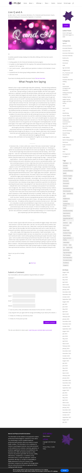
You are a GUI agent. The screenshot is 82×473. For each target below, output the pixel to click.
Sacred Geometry (67, 130)
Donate (66, 25)
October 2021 (66, 415)
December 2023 (67, 351)
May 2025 (65, 309)
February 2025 (66, 316)
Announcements (67, 46)
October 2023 (66, 356)
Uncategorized (66, 154)
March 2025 (66, 314)
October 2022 (66, 385)
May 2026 (65, 279)
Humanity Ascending (67, 210)
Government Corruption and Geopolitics (66, 88)
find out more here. (40, 78)
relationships (66, 242)
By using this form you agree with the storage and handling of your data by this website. (33, 312)
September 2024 (67, 329)
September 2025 (67, 299)
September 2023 (67, 358)
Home (25, 3)
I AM (64, 106)
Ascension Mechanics (26, 15)
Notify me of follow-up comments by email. (21, 315)
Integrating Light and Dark (67, 219)
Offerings (38, 3)
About (30, 3)
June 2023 (65, 365)
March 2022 (66, 402)
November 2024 (67, 324)
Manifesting (66, 113)
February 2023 (66, 375)
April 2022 (65, 400)
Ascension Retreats (68, 55)
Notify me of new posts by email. (18, 318)
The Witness (66, 262)
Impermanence (66, 213)
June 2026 (65, 277)
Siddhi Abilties (66, 137)
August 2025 (66, 302)
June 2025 (65, 306)
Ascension (65, 168)
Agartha (65, 43)
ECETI (64, 196)
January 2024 (66, 348)
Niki (11, 15)
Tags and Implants (67, 252)
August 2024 (66, 331)
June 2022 (65, 395)
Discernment (66, 183)
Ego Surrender (66, 68)
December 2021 (67, 410)
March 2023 (66, 373)
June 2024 (65, 336)
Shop (46, 3)
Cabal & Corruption (67, 176)
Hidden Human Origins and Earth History (67, 101)
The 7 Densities (66, 255)
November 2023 (67, 353)
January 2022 (66, 407)
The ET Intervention (67, 257)
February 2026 (66, 287)
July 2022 (65, 393)
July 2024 (65, 333)
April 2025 (65, 311)
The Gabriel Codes (67, 260)
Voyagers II (65, 156)
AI (70, 163)
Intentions (65, 222)
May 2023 (65, 368)
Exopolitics (65, 77)
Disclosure (65, 63)
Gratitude (65, 201)
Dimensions (66, 181)
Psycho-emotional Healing (67, 239)
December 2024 (67, 321)
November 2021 (67, 412)
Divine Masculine (67, 191)
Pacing (64, 228)
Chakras (65, 178)
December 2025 (67, 292)
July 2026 (65, 274)
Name (10, 296)
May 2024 (65, 338)
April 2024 (65, 341)
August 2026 (66, 272)
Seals (70, 245)
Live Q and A (66, 108)
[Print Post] (29, 263)
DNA (64, 65)
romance (65, 245)
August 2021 (66, 419)
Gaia (64, 84)
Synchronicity (66, 250)
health (64, 208)
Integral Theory (66, 216)
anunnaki (65, 165)
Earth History (70, 193)
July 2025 (65, 304)
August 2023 (66, 361)
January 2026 (66, 289)
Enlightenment (66, 70)
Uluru (64, 151)
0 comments (38, 17)
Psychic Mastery (66, 235)
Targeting (65, 149)
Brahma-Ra (65, 58)
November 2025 (67, 294)
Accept (64, 470)
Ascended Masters (67, 48)
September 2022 (67, 388)
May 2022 (65, 397)
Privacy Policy (46, 447)
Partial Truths (66, 230)
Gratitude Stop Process (66, 204)
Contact (59, 3)
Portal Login (67, 3)
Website (10, 306)
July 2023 (65, 363)
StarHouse (65, 142)
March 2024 (66, 343)
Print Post (33, 263)
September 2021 (67, 417)
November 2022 (67, 383)
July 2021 (65, 422)
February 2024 (66, 346)
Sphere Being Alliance (68, 140)
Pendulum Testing (67, 233)
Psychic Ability (66, 115)
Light (70, 222)
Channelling (65, 60)
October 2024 (66, 326)
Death (69, 178)
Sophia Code (69, 247)
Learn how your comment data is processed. (40, 330)
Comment (11, 278)
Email (10, 301)
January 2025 (66, 319)
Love (64, 110)
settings (55, 471)
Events (53, 3)
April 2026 (65, 282)
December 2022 (67, 380)
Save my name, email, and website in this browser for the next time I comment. (30, 309)
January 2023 (66, 378)
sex (64, 247)
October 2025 (66, 297)
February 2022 (66, 405)
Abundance (65, 163)
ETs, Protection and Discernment (41, 15)
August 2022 (66, 390)
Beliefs (64, 173)
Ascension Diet (66, 50)
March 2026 (66, 284)
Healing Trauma (67, 97)
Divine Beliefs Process (68, 188)
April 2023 (65, 370)
